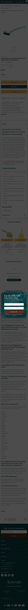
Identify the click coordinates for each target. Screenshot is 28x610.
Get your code (14, 311)
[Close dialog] (25, 294)
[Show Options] (22, 308)
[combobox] (13, 308)
